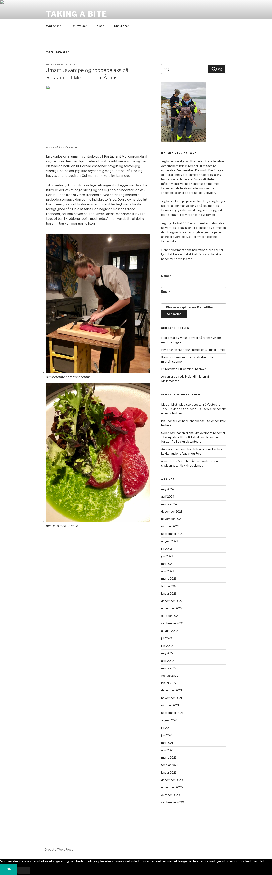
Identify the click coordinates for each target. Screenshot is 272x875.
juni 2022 (167, 645)
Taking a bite (76, 14)
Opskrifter (121, 26)
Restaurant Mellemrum (121, 156)
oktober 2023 (170, 526)
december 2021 (171, 690)
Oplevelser (79, 26)
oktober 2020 (170, 795)
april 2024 (167, 496)
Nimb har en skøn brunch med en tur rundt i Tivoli (193, 349)
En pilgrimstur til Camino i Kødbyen (183, 369)
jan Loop (167, 421)
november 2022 (171, 608)
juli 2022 (166, 638)
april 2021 (167, 750)
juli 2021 (166, 727)
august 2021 (169, 720)
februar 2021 (169, 765)
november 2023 (171, 518)
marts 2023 (169, 578)
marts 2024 (169, 504)
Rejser (99, 26)
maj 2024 (167, 489)
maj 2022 (167, 653)
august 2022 (169, 630)
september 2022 (172, 623)
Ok (8, 869)
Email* (166, 291)
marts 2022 (169, 668)
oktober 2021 (170, 705)
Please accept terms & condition (189, 307)
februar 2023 (169, 586)
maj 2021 (167, 742)
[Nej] (23, 870)
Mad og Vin (53, 26)
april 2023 (167, 571)
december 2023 (171, 511)
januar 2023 (169, 593)
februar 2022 (169, 675)
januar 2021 (168, 772)
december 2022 (171, 601)
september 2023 (172, 533)
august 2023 (169, 541)
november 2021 (171, 698)
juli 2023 (166, 548)
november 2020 (172, 787)
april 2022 (167, 660)
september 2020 (172, 802)
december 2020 (172, 780)
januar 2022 (169, 683)
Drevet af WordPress (59, 849)
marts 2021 (168, 757)
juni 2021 (167, 735)
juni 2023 (167, 556)
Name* (166, 276)
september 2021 (172, 712)
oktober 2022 (170, 615)
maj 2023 (167, 563)
